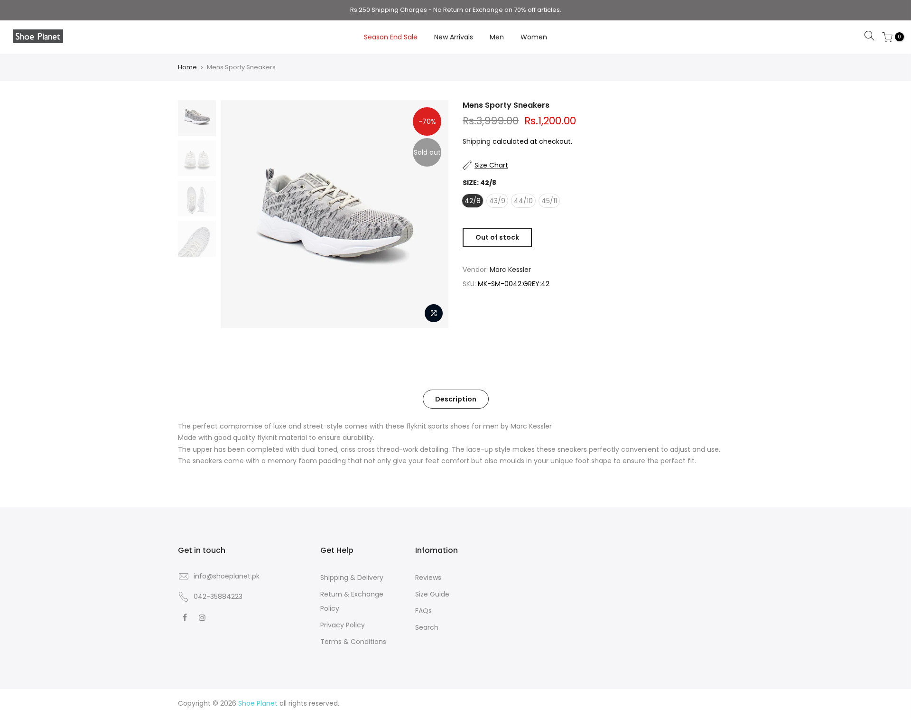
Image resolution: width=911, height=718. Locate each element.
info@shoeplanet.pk (227, 576)
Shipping (477, 141)
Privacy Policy (342, 625)
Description (455, 399)
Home (187, 67)
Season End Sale (391, 37)
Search (426, 627)
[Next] (431, 214)
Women (534, 37)
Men (497, 37)
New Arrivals (453, 37)
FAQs (423, 610)
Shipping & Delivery (351, 577)
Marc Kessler (510, 269)
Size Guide (432, 594)
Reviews (428, 577)
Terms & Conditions (353, 641)
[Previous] (237, 214)
